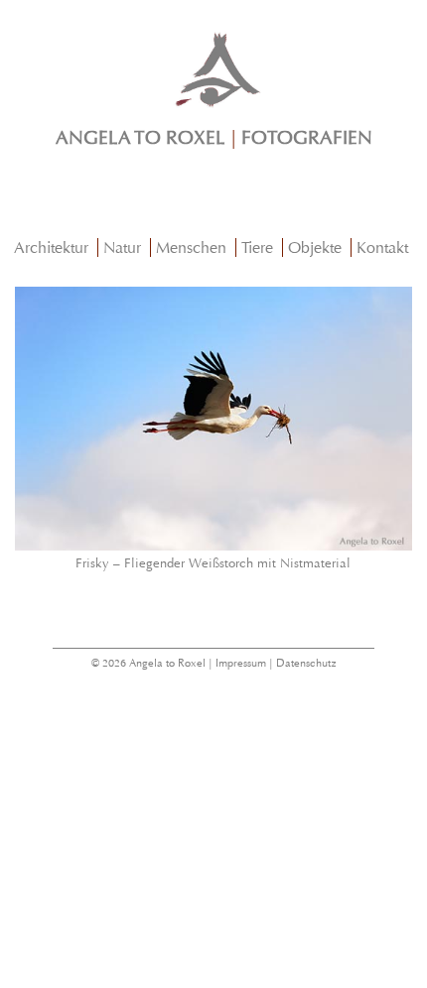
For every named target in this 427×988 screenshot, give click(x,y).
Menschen (191, 247)
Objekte (315, 247)
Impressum (240, 663)
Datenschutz (306, 663)
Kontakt (382, 247)
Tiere (257, 247)
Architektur (51, 247)
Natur (122, 247)
